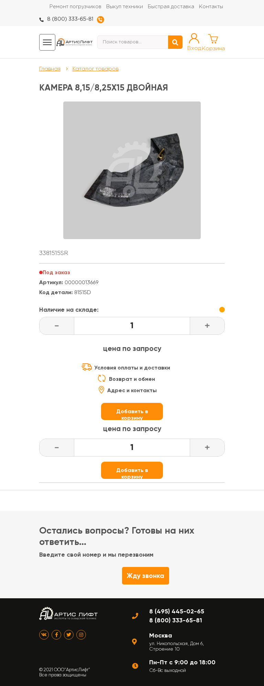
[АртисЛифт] (74, 42)
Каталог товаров (96, 68)
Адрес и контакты (132, 390)
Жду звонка (145, 576)
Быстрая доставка (171, 6)
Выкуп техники (124, 6)
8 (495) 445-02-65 (176, 611)
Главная (49, 68)
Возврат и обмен (132, 379)
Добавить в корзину (132, 414)
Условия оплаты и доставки (132, 367)
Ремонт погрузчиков (75, 6)
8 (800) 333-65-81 (70, 19)
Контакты (211, 6)
